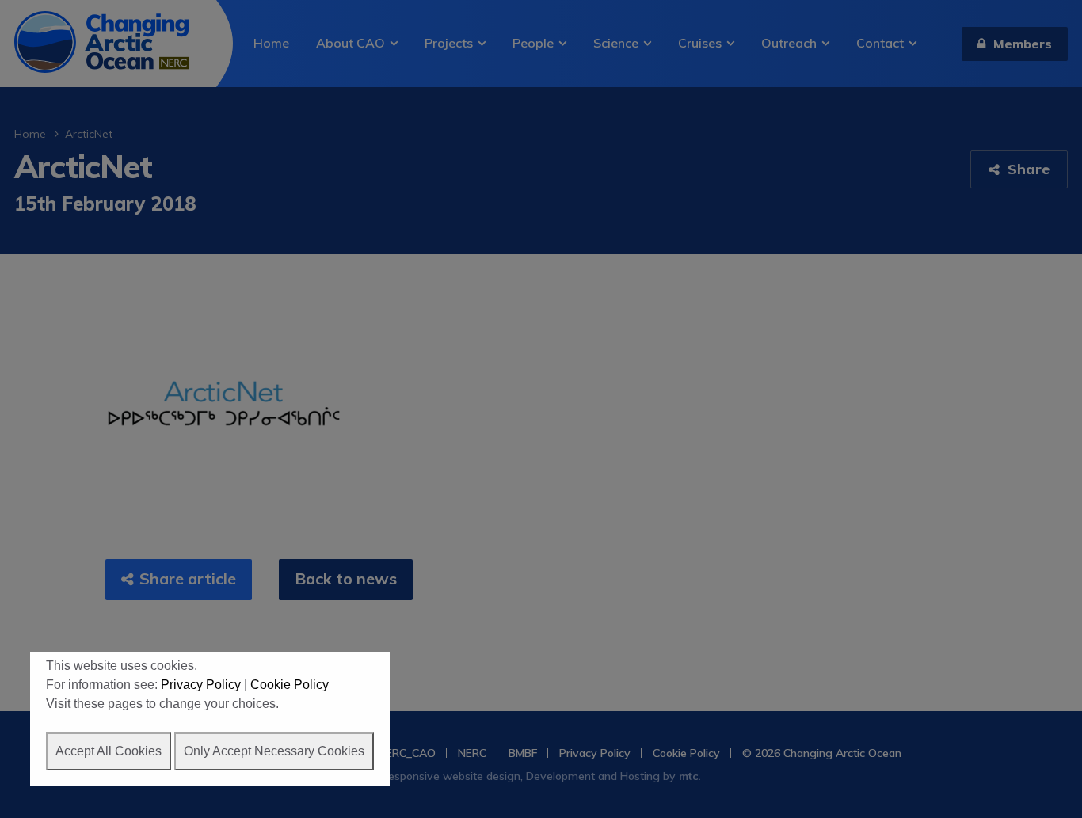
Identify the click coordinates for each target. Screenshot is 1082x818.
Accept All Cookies (108, 751)
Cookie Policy (289, 684)
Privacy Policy (201, 684)
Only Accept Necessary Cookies (274, 751)
